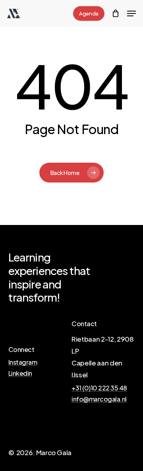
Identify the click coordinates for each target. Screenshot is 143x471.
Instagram (22, 362)
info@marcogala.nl (99, 399)
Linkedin (20, 373)
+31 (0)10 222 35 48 (99, 388)
